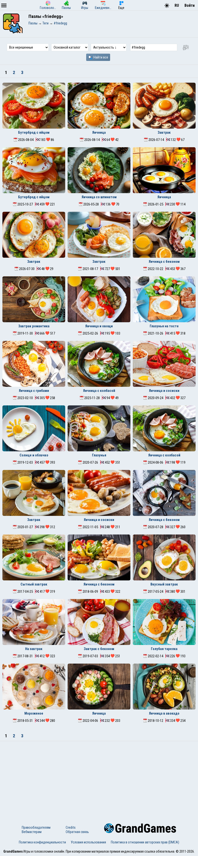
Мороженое (33, 713)
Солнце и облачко (34, 455)
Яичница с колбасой (99, 390)
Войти (189, 5)
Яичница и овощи (99, 326)
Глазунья (99, 455)
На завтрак (33, 649)
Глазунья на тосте (164, 326)
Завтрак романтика (34, 326)
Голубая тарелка (164, 649)
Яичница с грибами (34, 390)
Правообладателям (36, 827)
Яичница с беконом (164, 261)
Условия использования (88, 842)
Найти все (100, 57)
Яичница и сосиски (164, 390)
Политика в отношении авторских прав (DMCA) (145, 842)
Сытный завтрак (34, 584)
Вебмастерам (32, 832)
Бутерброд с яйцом (34, 132)
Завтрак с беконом (99, 649)
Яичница (99, 132)
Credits (71, 827)
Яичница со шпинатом (99, 197)
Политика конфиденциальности (42, 842)
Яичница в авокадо (164, 713)
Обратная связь (77, 832)
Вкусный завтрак (164, 584)
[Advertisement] (99, 777)
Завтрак (164, 132)
